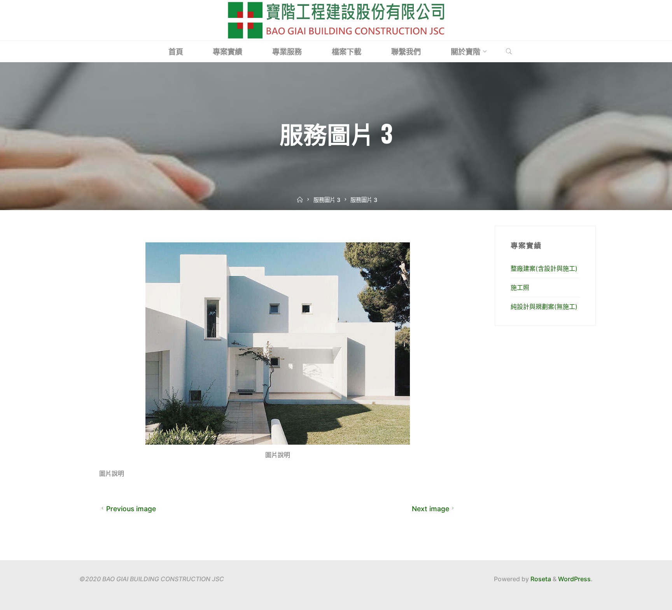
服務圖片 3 (326, 199)
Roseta (540, 579)
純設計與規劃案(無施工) (544, 306)
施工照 (520, 287)
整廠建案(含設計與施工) (544, 268)
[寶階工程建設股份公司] (336, 19)
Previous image (131, 509)
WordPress (574, 579)
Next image (430, 509)
